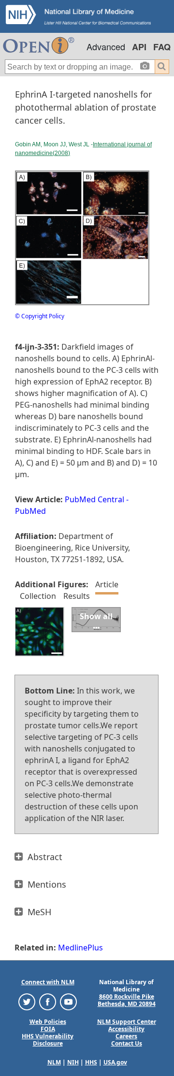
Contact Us (126, 1043)
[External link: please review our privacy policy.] (26, 1001)
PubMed (30, 511)
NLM (54, 1062)
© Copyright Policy (39, 316)
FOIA (48, 1029)
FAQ (162, 47)
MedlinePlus (80, 947)
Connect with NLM (47, 982)
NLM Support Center (126, 1022)
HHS (91, 1062)
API (139, 47)
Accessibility (126, 1029)
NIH (73, 1062)
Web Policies (47, 1022)
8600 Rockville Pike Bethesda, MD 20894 (127, 1000)
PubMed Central (94, 499)
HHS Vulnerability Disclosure (47, 1040)
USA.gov (115, 1062)
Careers (126, 1036)
